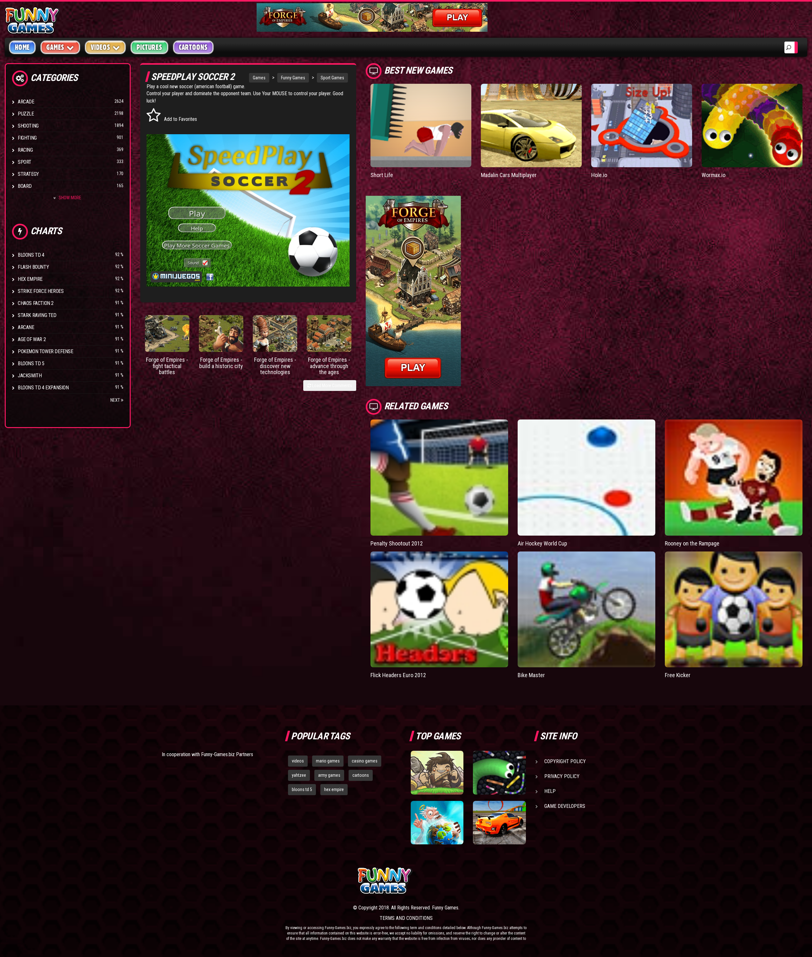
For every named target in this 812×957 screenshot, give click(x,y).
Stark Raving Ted (37, 315)
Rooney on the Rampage (692, 543)
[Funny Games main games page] (503, 881)
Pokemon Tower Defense (45, 351)
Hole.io (599, 175)
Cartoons (193, 47)
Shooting (28, 126)
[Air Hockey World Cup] (586, 477)
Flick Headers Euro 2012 (398, 675)
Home (22, 47)
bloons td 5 (302, 789)
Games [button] (55, 47)
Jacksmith (30, 376)
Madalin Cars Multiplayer (509, 175)
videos (298, 760)
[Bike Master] (586, 609)
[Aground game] (437, 773)
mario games (328, 760)
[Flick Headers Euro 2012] (439, 609)
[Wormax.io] (752, 125)
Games (259, 77)
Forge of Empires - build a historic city (221, 362)
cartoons (360, 775)
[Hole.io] (641, 125)
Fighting (27, 138)
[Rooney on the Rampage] (733, 477)
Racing (25, 150)
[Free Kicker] (733, 609)
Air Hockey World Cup (542, 543)
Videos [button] (100, 47)
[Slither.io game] (499, 773)
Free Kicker (678, 675)
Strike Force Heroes (40, 291)
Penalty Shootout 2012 (396, 543)
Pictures (149, 47)
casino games (364, 760)
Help (550, 791)
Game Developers (564, 806)
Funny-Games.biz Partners (227, 754)
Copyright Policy (565, 761)
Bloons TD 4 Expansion (43, 388)
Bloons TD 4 (31, 255)
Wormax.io (713, 175)
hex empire (334, 789)
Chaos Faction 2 (36, 303)
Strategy (28, 174)
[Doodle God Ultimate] (437, 823)
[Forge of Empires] (167, 333)
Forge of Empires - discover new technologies (275, 366)
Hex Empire (30, 279)
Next (115, 400)
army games (329, 775)
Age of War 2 (32, 339)
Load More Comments (331, 385)
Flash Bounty (33, 267)
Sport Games (332, 77)
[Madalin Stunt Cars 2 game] (499, 823)
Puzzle (26, 114)
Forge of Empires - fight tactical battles (167, 366)
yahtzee (299, 775)
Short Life (381, 175)
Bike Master (531, 675)
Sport (24, 162)
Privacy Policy (562, 776)
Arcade (26, 102)
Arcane (26, 327)
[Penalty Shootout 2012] (439, 477)
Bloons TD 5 (31, 363)
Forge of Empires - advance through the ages (329, 366)
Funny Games (293, 77)
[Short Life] (420, 125)
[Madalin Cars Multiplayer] (531, 125)
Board (25, 186)
